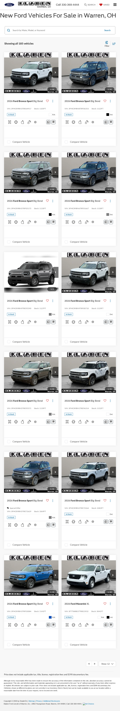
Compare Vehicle (21, 141)
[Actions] (52, 101)
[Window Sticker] (53, 122)
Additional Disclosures (51, 701)
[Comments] (48, 122)
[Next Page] (95, 664)
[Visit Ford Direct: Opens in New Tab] (89, 704)
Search (107, 30)
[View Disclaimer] (35, 122)
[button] (55, 72)
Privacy (39, 701)
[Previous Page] (89, 664)
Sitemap (32, 701)
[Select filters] (107, 43)
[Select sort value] (113, 43)
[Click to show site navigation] (115, 5)
